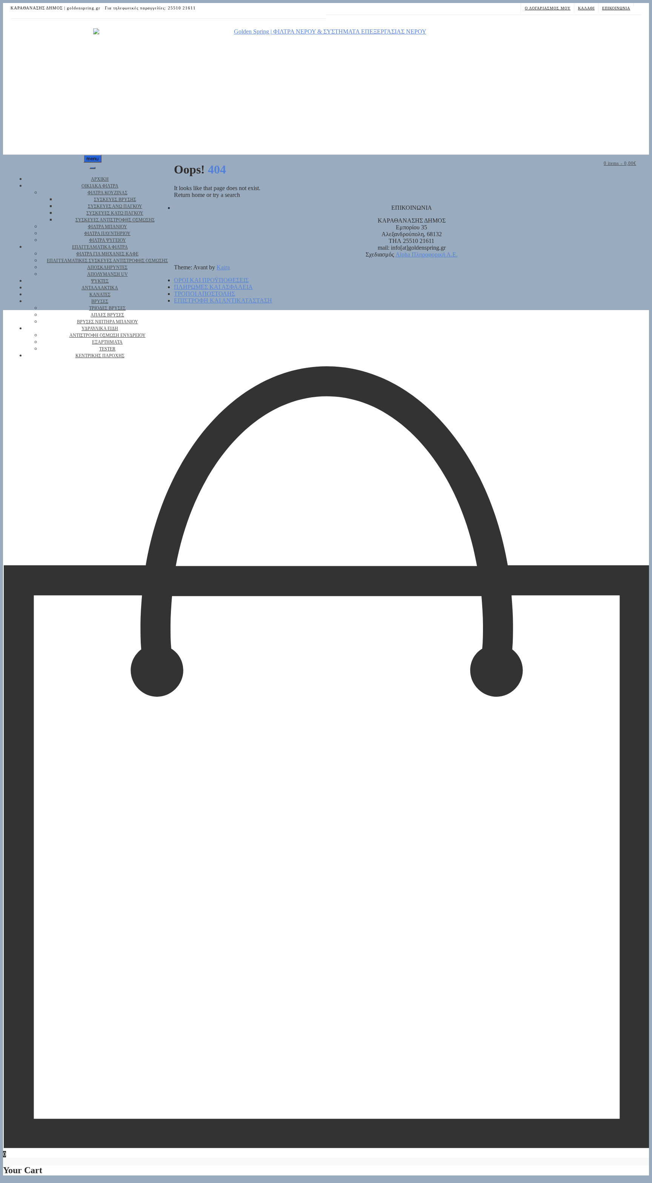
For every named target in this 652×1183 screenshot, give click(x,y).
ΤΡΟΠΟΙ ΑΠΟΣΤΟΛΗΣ (204, 293)
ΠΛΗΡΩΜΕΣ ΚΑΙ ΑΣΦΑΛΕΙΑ (213, 287)
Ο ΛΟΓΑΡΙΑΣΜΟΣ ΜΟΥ (547, 8)
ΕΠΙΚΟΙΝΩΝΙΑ (616, 8)
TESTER (107, 349)
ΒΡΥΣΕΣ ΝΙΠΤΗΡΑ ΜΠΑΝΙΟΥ (107, 321)
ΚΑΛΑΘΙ (586, 8)
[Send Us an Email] (637, 4)
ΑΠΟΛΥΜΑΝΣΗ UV (107, 274)
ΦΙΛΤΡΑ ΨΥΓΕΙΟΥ (107, 240)
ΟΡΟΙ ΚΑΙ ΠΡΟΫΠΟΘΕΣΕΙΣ (211, 280)
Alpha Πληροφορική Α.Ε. (426, 254)
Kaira (223, 267)
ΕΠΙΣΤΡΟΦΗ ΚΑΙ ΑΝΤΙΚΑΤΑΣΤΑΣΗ (223, 300)
